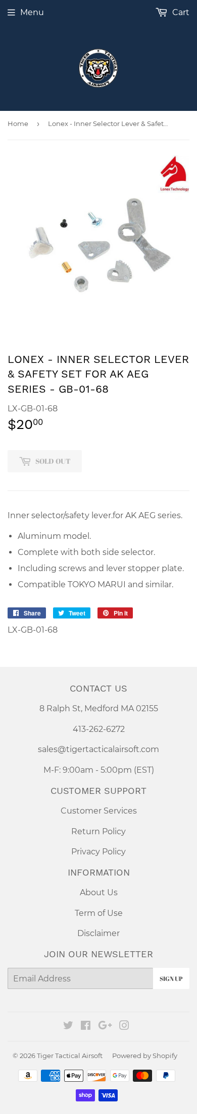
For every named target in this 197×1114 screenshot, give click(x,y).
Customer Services (99, 811)
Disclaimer (98, 933)
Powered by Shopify (144, 1055)
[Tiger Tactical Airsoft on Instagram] (124, 1026)
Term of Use (99, 913)
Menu (32, 12)
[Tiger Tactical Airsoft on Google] (105, 1026)
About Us (99, 892)
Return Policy (98, 831)
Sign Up (171, 978)
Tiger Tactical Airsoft (70, 1055)
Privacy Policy (98, 851)
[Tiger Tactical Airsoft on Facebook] (85, 1026)
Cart (179, 12)
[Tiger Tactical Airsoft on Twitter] (68, 1026)
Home (18, 123)
